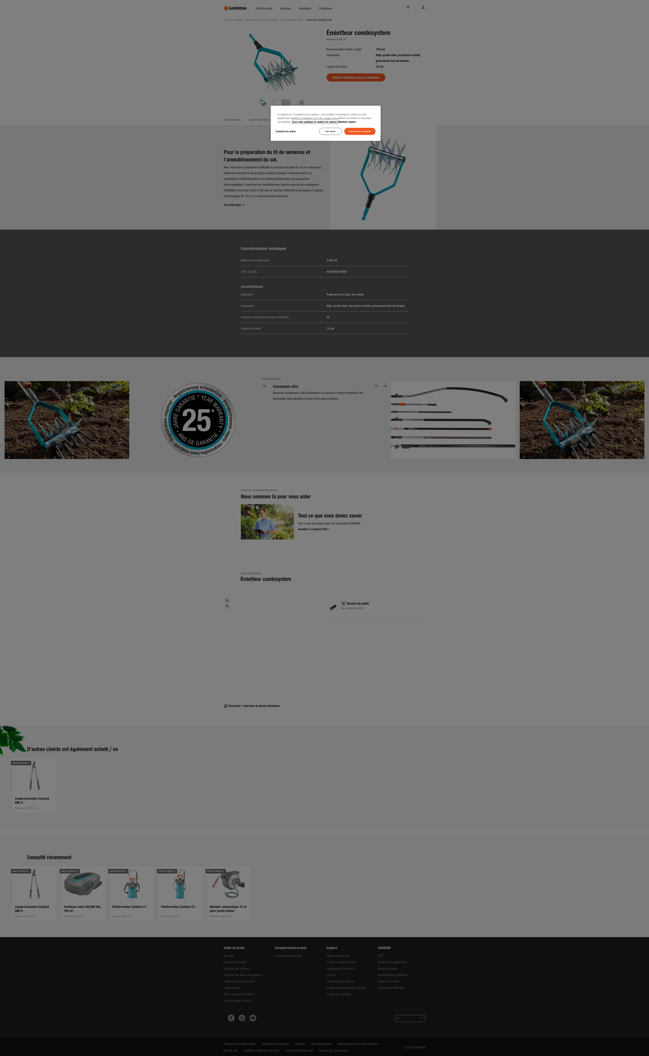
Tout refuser (330, 131)
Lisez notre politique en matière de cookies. (314, 121)
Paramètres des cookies (286, 131)
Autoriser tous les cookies (360, 131)
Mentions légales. (347, 121)
